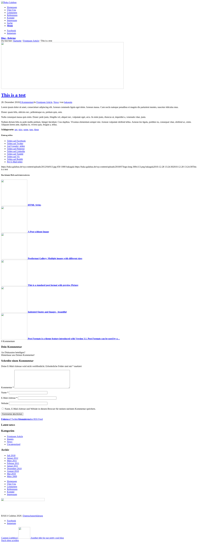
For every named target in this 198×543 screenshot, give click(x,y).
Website (4, 403)
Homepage (12, 481)
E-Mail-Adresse (9, 398)
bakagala (68, 102)
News (56, 102)
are (16, 129)
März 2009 (12, 476)
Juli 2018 (11, 455)
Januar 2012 (12, 458)
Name (4, 392)
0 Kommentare (26, 102)
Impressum (12, 494)
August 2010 (13, 471)
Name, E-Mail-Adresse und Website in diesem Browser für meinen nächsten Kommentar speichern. (50, 409)
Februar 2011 (13, 463)
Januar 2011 (12, 466)
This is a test (13, 95)
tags (31, 129)
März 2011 (12, 460)
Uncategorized (13, 444)
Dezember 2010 (14, 468)
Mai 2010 (11, 474)
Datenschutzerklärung (33, 516)
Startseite (17, 41)
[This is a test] (62, 88)
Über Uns (11, 484)
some (25, 129)
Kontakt (10, 492)
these (36, 129)
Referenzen (12, 489)
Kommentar (7, 387)
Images (10, 439)
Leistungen (12, 486)
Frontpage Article (31, 41)
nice (20, 129)
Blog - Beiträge (8, 38)
